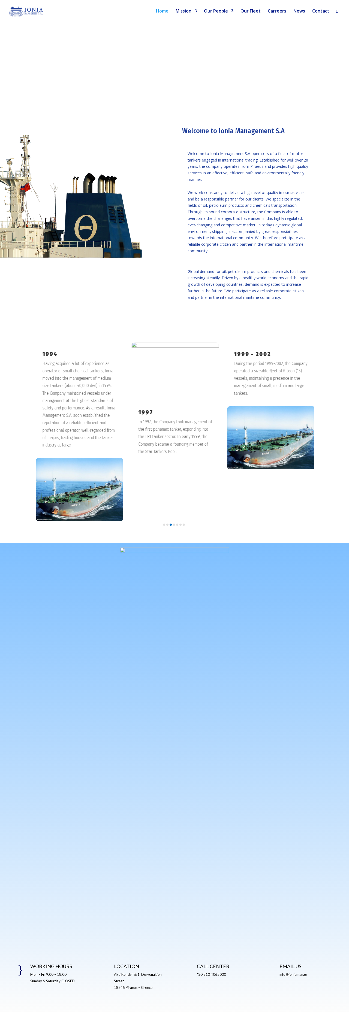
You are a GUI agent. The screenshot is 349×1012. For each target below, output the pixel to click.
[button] (49, 435)
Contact (320, 11)
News (299, 11)
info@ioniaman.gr (293, 974)
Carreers (277, 11)
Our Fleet (250, 11)
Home (162, 11)
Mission (183, 11)
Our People (216, 11)
